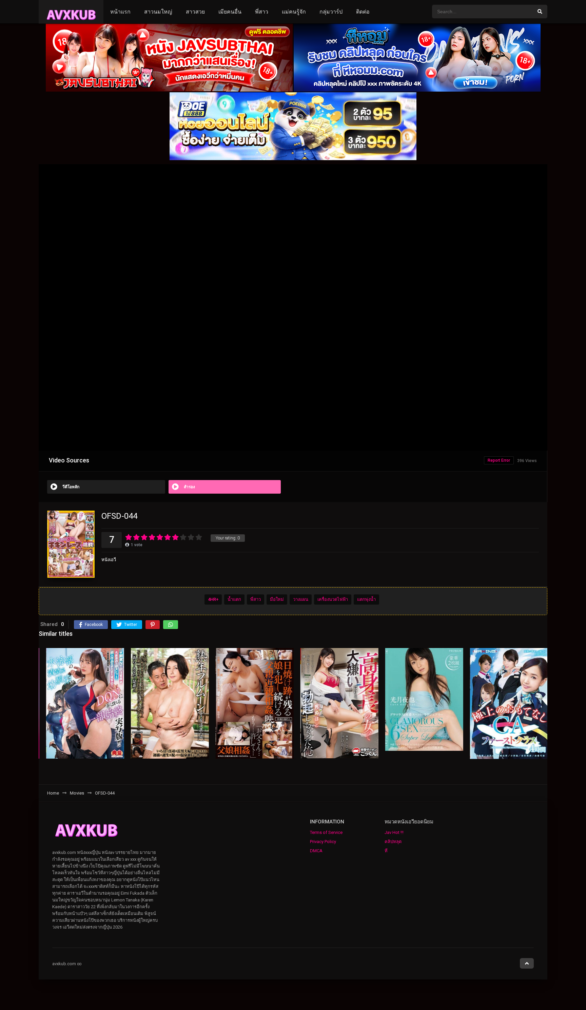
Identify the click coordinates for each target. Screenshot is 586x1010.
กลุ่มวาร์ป (331, 11)
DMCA (316, 850)
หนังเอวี (108, 559)
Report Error (499, 460)
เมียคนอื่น (229, 11)
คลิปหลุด (393, 841)
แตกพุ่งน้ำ (366, 599)
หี (386, 850)
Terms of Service (326, 832)
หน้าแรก (120, 11)
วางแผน (300, 599)
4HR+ (213, 599)
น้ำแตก (234, 599)
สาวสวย (195, 11)
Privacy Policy (323, 841)
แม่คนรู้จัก (294, 11)
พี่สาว (261, 11)
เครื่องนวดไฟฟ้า (332, 599)
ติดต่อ (363, 11)
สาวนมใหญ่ (158, 11)
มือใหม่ (277, 599)
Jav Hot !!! (394, 832)
